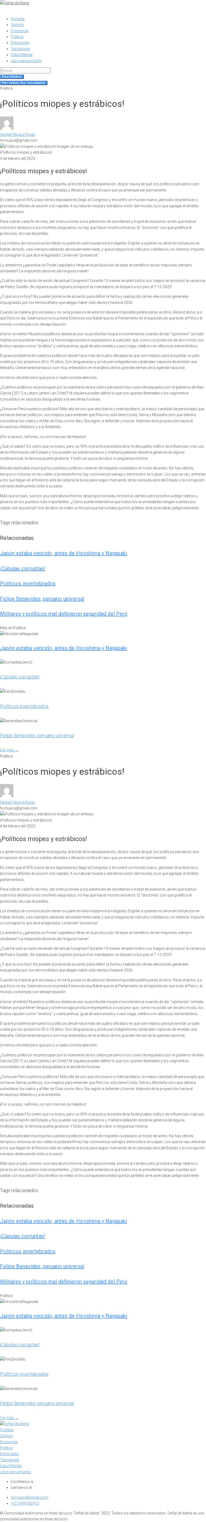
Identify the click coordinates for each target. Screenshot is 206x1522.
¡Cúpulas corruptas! (22, 568)
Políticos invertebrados (28, 583)
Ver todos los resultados (23, 83)
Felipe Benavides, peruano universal (42, 599)
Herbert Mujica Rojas (17, 134)
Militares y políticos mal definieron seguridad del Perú (63, 614)
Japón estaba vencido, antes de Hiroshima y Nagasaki (63, 553)
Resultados (12, 76)
